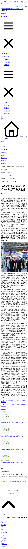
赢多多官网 (23, 136)
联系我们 (3, 161)
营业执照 (3, 514)
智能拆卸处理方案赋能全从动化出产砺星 (12, 462)
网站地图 (3, 525)
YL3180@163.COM (10, 493)
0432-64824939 (4, 16)
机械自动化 (4, 158)
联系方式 (25, 6)
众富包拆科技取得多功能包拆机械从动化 (12, 449)
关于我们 (3, 152)
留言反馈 (3, 547)
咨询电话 (3, 541)
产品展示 (3, 535)
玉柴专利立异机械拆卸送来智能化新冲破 (12, 436)
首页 (2, 529)
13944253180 (9, 172)
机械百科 (6, 138)
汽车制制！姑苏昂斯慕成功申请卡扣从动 (12, 422)
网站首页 (18, 6)
